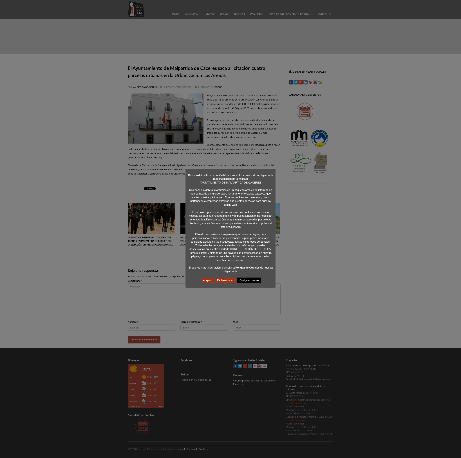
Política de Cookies (247, 267)
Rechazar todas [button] (225, 280)
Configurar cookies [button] (249, 280)
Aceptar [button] (207, 280)
